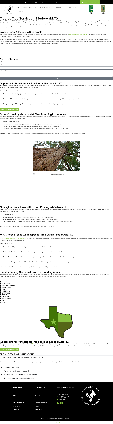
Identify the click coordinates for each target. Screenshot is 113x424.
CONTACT (19, 11)
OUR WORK (59, 8)
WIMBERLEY (39, 409)
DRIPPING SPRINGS (41, 402)
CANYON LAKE (39, 399)
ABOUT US (70, 8)
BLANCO (38, 395)
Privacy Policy (56, 422)
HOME (18, 8)
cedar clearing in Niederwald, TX (79, 34)
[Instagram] (61, 403)
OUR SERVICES (28, 8)
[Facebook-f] (58, 403)
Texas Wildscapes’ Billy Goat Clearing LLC (14, 238)
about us (84, 346)
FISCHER (37, 406)
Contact (34, 344)
